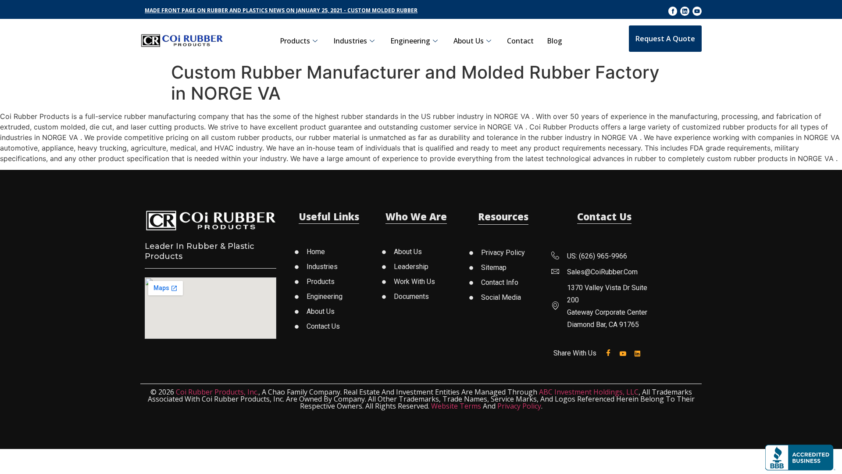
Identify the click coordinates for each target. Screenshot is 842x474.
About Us (468, 41)
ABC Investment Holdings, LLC (589, 392)
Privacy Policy (519, 406)
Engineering (410, 41)
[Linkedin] (684, 11)
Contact (520, 41)
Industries (350, 41)
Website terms (456, 406)
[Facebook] (610, 353)
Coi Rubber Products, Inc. (217, 392)
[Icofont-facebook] (673, 11)
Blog (554, 41)
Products (295, 41)
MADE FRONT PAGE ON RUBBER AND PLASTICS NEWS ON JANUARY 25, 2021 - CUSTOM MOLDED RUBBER (281, 10)
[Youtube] (697, 11)
